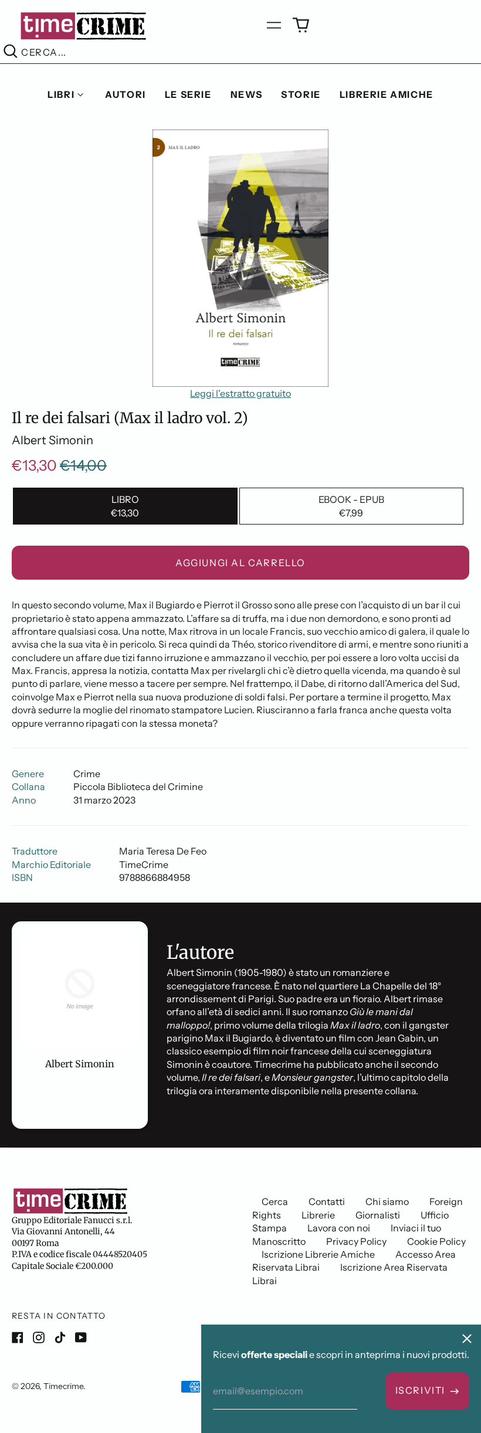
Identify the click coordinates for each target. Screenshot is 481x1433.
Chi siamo (387, 1201)
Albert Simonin (52, 440)
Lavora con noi (338, 1228)
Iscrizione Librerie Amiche (318, 1254)
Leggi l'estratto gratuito (240, 393)
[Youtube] (81, 1337)
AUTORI (125, 94)
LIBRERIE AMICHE (386, 94)
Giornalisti (377, 1215)
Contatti (327, 1201)
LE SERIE (188, 94)
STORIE (301, 94)
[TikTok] (60, 1337)
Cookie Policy (436, 1241)
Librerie (318, 1215)
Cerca (275, 1201)
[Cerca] (10, 52)
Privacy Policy (356, 1241)
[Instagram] (39, 1337)
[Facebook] (17, 1337)
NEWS (246, 94)
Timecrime (63, 1386)
